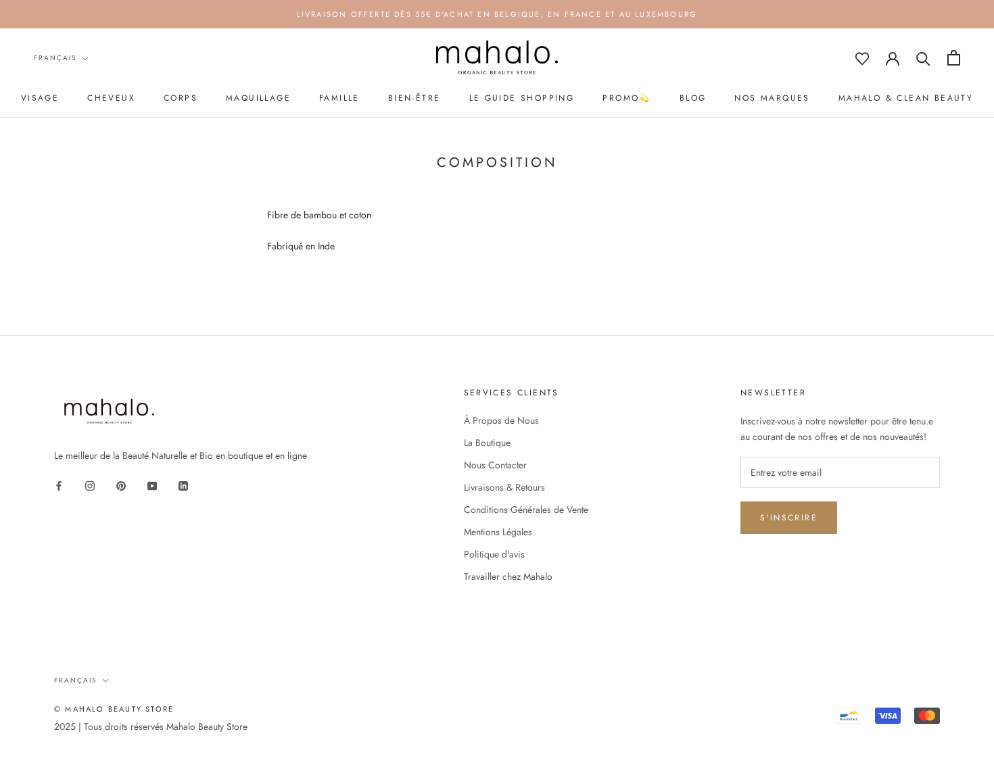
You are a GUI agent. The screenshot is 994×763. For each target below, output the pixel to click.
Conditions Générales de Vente (526, 509)
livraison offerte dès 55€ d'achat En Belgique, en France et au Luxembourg (497, 14)
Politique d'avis (494, 554)
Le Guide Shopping (522, 98)
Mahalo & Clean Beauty (905, 98)
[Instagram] (90, 485)
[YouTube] (152, 485)
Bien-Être (414, 98)
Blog (693, 98)
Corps (180, 98)
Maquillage (258, 98)
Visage (40, 98)
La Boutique (487, 442)
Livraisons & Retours (504, 487)
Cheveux (111, 98)
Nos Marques (771, 98)
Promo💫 (626, 98)
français (55, 58)
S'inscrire (789, 518)
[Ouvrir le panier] (953, 58)
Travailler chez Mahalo (508, 576)
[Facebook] (59, 485)
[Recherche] (923, 58)
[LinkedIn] (183, 485)
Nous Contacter (495, 465)
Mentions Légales (498, 532)
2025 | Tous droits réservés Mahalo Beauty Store (150, 726)
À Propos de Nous (501, 420)
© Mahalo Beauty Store (114, 709)
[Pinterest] (121, 485)
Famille (339, 98)
